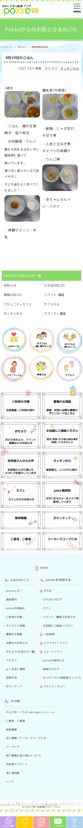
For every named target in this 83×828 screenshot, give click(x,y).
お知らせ (10, 285)
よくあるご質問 (15, 669)
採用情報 (11, 729)
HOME (43, 568)
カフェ (47, 608)
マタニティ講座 (55, 313)
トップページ (6, 47)
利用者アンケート (17, 764)
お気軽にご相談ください (58, 625)
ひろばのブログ (52, 599)
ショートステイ (53, 651)
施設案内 (11, 599)
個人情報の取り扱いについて (23, 755)
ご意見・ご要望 (15, 721)
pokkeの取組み (15, 608)
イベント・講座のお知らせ (59, 617)
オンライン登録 (15, 625)
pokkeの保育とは (53, 660)
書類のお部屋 (14, 634)
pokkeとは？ (14, 591)
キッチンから (69, 68)
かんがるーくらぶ (31, 712)
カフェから (52, 304)
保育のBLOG (13, 295)
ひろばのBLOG (54, 285)
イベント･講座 (54, 295)
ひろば (48, 591)
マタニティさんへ (54, 686)
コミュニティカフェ (18, 304)
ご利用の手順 (14, 617)
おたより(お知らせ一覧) (21, 651)
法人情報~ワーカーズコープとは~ (27, 738)
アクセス (11, 660)
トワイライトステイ (56, 643)
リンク (10, 781)
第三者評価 (13, 773)
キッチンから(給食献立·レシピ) (62, 677)
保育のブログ (51, 669)
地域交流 (11, 677)
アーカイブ (13, 747)
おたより (22, 47)
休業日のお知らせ (17, 643)
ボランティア (14, 686)
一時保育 (49, 634)
